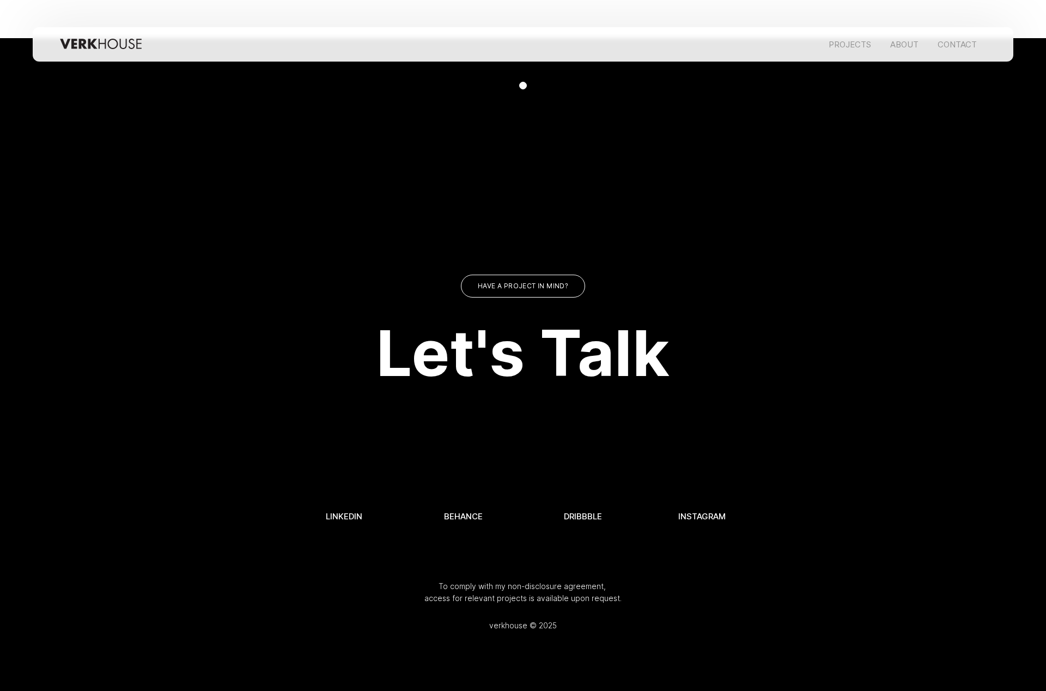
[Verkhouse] (101, 44)
